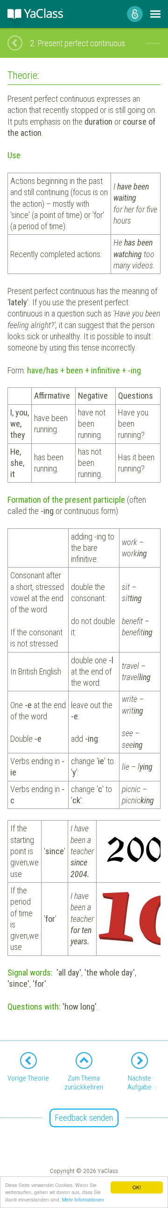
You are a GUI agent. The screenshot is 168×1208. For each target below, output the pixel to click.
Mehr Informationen (83, 1199)
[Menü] (155, 14)
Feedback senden (84, 1118)
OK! (137, 1187)
